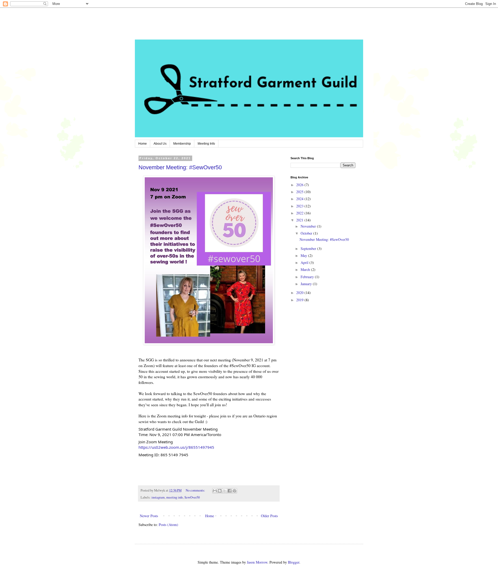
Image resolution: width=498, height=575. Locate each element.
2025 (300, 191)
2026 (300, 184)
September (309, 248)
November (309, 226)
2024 (300, 198)
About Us (160, 143)
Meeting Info (206, 143)
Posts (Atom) (168, 524)
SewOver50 (192, 497)
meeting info (174, 497)
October (307, 233)
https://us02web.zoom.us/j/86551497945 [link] (176, 447)
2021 (300, 220)
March (306, 269)
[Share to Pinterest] (234, 490)
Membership (182, 143)
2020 (300, 292)
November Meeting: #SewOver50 (180, 167)
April (305, 262)
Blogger (293, 562)
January (307, 283)
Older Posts (269, 515)
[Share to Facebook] (229, 490)
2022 (300, 213)
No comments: (196, 490)
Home (142, 143)
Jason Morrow (257, 562)
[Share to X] (224, 490)
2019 (300, 299)
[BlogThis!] (219, 490)
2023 (300, 206)
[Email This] (214, 490)
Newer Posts (149, 515)
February (308, 276)
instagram (158, 497)
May (304, 255)
